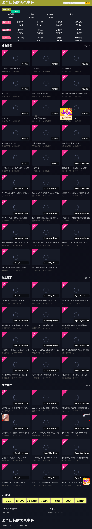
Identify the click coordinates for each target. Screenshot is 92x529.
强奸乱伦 (59, 22)
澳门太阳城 (66, 69)
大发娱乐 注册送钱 (39, 118)
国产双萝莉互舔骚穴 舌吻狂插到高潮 (45, 243)
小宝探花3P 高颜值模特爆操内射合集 (76, 218)
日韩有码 (31, 14)
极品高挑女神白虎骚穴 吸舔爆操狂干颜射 (47, 218)
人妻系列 (40, 30)
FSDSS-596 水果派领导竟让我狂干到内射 (17, 300)
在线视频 (6, 30)
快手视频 (56, 501)
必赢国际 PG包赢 (38, 143)
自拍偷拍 (50, 14)
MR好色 (59, 41)
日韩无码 (31, 17)
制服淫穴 (20, 22)
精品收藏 (6, 22)
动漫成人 (78, 25)
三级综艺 (59, 25)
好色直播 (35, 69)
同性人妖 (20, 25)
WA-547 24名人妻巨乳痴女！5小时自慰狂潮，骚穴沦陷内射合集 (25, 375)
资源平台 (6, 38)
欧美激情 (50, 17)
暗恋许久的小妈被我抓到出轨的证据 (75, 93)
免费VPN (35, 168)
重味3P (20, 30)
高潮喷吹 (59, 33)
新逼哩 (59, 38)
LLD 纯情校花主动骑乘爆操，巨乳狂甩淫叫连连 (49, 458)
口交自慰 (40, 22)
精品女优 (78, 22)
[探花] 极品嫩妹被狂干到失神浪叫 (14, 458)
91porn (8, 501)
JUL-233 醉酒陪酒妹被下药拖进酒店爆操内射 (18, 218)
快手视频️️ (40, 38)
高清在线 (15, 11)
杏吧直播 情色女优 (69, 118)
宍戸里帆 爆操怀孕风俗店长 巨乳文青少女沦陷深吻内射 (22, 193)
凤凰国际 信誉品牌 (9, 143)
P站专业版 (20, 38)
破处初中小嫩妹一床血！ (11, 69)
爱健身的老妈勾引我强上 (41, 93)
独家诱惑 (20, 33)
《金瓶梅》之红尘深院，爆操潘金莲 (15, 168)
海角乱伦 (44, 501)
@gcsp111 (6, 512)
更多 (86, 46)
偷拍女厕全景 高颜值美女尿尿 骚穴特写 (46, 193)
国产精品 (11, 14)
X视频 (68, 501)
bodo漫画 (78, 38)
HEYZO (78, 30)
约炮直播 (5, 118)
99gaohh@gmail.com (56, 512)
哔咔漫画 (80, 501)
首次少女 (40, 33)
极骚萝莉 (59, 30)
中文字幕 (70, 14)
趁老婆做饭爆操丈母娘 (70, 143)
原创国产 (11, 17)
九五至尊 (5, 93)
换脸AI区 (40, 25)
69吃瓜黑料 (79, 41)
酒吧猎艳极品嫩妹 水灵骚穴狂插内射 (75, 193)
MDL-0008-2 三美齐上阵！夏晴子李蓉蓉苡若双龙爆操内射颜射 (55, 482)
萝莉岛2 (39, 41)
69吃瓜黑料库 (32, 501)
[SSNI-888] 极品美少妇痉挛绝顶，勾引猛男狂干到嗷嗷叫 (23, 243)
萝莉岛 (20, 41)
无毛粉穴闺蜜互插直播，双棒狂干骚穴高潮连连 (19, 482)
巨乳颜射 (78, 33)
